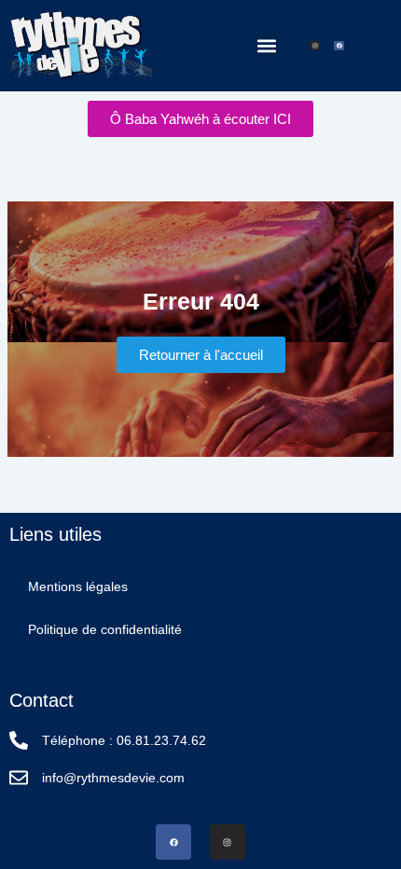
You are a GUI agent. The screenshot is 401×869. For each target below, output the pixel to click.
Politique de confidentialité (105, 629)
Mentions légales (78, 586)
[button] (266, 46)
